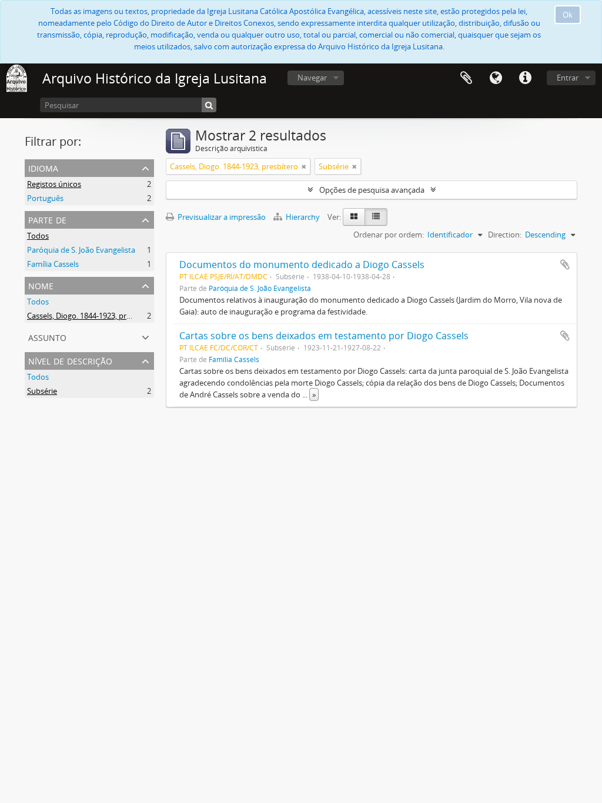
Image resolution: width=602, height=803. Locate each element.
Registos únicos (54, 184)
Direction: (504, 234)
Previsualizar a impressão (221, 217)
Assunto (47, 336)
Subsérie (42, 391)
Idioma (495, 78)
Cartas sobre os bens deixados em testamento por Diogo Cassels (324, 335)
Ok (568, 14)
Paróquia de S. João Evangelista (81, 250)
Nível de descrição (70, 360)
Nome (40, 285)
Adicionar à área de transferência (565, 264)
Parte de (47, 219)
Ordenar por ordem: (388, 234)
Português (45, 198)
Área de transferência (466, 78)
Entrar (567, 77)
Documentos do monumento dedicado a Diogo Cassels (301, 264)
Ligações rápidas (525, 78)
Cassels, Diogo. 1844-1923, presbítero (91, 315)
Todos (38, 235)
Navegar (312, 77)
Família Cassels (53, 264)
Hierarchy (303, 217)
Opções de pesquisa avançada (371, 190)
